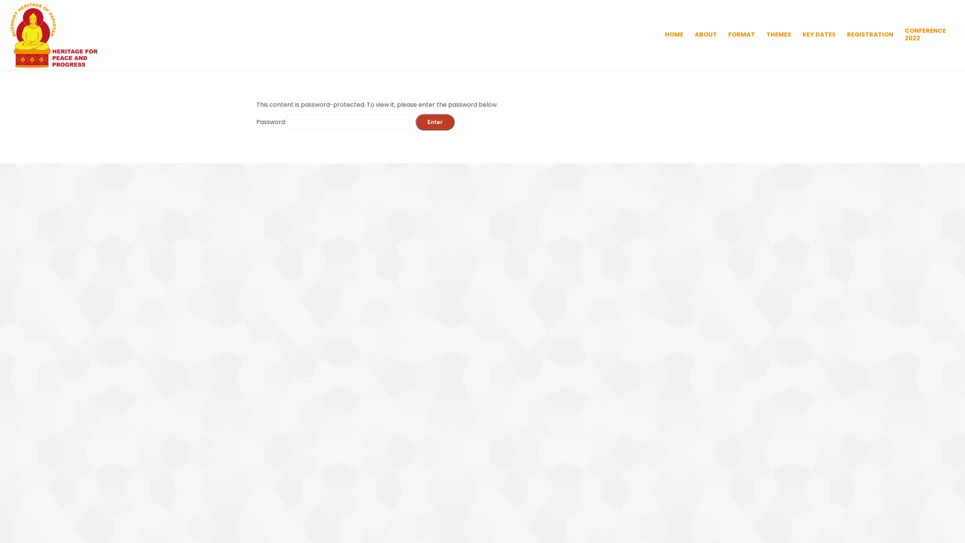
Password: (272, 122)
